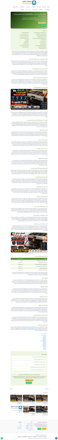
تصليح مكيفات (44, 337)
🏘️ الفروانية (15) (35, 436)
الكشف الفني (26, 39)
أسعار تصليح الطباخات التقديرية (24, 38)
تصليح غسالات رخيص (43, 340)
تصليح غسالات (29, 329)
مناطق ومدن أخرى (34, 9)
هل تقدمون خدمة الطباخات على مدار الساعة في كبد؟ (38, 369)
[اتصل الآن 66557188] (56, 438)
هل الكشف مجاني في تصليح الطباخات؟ (40, 364)
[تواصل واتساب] (2, 438)
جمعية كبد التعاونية (26, 42)
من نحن (30, 9)
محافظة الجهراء (41, 9)
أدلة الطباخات (22, 9)
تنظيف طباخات (44, 345)
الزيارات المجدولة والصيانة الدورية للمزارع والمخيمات (39, 38)
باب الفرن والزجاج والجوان (42, 48)
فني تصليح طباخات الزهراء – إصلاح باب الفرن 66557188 (42, 413)
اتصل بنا (26, 9)
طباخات (34, 403)
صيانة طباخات (44, 344)
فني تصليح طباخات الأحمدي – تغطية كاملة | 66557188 (17, 402)
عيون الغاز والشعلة (43, 39)
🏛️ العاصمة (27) (44, 436)
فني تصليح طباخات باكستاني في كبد (23, 35)
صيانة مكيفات (44, 338)
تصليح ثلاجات (32, 329)
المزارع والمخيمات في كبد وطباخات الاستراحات (40, 32)
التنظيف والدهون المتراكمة (25, 32)
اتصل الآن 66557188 (42, 22)
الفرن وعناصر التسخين (43, 41)
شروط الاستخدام (19, 428)
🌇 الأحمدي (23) (24, 436)
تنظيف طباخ (44, 346)
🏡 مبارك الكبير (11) (29, 436)
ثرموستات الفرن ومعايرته (42, 42)
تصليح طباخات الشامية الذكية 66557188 (29, 402)
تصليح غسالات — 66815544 (29, 428)
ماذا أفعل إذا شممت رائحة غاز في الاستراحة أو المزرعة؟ (37, 367)
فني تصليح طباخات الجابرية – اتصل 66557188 (17, 410)
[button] (31, 7)
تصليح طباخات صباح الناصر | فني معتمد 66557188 (29, 413)
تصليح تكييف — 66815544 (29, 425)
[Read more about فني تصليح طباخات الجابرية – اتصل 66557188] (16, 407)
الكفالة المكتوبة (26, 41)
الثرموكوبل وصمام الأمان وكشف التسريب (40, 45)
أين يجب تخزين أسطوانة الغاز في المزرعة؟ (39, 359)
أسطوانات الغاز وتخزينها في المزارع (41, 35)
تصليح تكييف (36, 329)
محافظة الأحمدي (47, 9)
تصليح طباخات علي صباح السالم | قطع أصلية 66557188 (42, 402)
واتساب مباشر (43, 25)
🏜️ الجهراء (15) (19, 436)
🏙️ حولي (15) (39, 436)
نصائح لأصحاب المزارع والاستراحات (24, 45)
